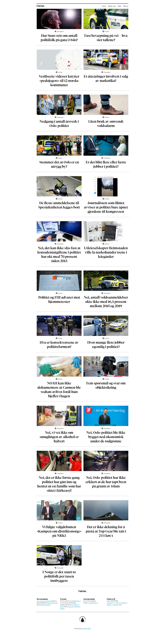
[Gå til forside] (41, 6)
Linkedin (115, 605)
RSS (120, 605)
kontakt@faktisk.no (75, 601)
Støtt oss (112, 6)
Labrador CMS (86, 628)
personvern (70, 607)
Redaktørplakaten (52, 603)
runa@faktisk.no (93, 603)
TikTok (118, 603)
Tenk (104, 6)
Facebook (110, 603)
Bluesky (109, 605)
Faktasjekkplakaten (44, 605)
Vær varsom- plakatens (44, 601)
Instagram (124, 603)
